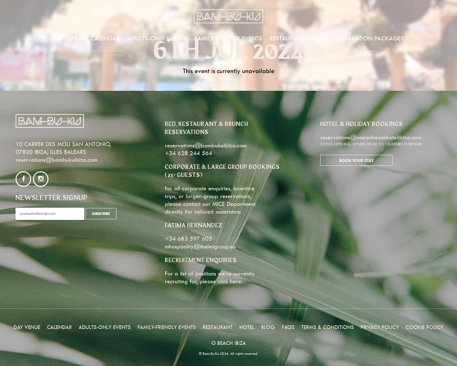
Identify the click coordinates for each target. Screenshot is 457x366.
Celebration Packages (370, 38)
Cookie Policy (424, 327)
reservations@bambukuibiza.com (56, 159)
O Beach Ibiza (228, 343)
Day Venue (67, 38)
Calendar (105, 38)
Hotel (320, 38)
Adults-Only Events (157, 38)
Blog (268, 327)
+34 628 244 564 (188, 153)
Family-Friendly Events (228, 38)
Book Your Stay (356, 161)
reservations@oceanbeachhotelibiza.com (370, 137)
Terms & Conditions (327, 327)
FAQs (288, 327)
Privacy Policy (380, 327)
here (235, 281)
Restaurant (287, 38)
